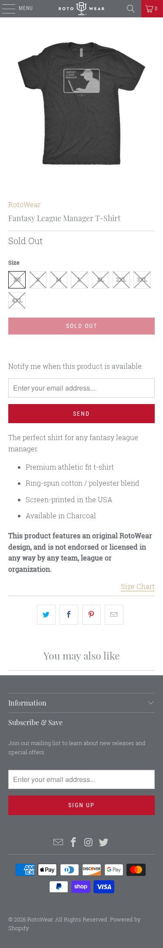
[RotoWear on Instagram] (88, 842)
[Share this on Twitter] (46, 615)
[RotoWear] (82, 8)
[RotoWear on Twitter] (103, 842)
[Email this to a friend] (114, 615)
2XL (121, 279)
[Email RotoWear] (58, 842)
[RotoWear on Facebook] (73, 842)
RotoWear (24, 204)
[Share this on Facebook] (69, 615)
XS (17, 279)
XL (100, 279)
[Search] (131, 8)
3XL (142, 279)
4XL (17, 300)
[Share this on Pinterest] (91, 615)
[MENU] (4, 8)
